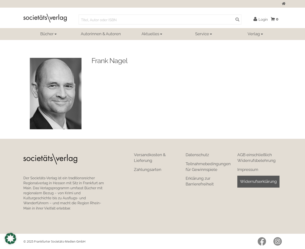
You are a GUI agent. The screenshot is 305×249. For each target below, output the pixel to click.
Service (202, 33)
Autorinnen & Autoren (101, 33)
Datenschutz (197, 154)
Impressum (247, 169)
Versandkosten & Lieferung (150, 157)
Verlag (254, 33)
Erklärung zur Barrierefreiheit (200, 181)
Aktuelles (150, 33)
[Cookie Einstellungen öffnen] (10, 238)
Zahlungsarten (147, 169)
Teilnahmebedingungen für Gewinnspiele (208, 166)
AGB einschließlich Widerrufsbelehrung (256, 157)
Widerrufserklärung (258, 181)
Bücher (47, 33)
